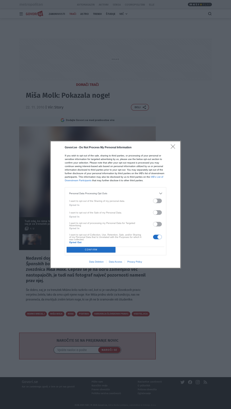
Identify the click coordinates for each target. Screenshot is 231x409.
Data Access (115, 261)
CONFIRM (91, 249)
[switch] (157, 201)
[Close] (174, 147)
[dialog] (115, 204)
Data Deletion (96, 261)
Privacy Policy (134, 261)
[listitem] (115, 193)
